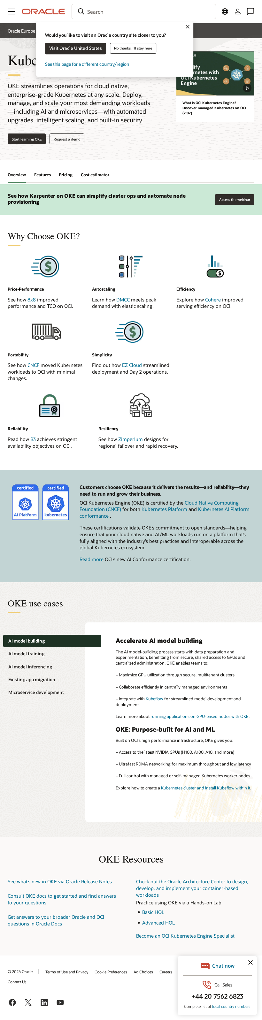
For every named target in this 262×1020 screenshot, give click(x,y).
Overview (17, 174)
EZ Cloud (132, 365)
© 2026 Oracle (20, 971)
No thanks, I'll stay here (133, 48)
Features (42, 174)
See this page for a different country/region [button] (87, 64)
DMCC (123, 299)
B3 (33, 439)
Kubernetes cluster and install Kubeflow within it (205, 787)
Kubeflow (154, 698)
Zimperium (130, 439)
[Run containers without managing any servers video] (215, 73)
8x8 (31, 299)
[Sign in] (238, 11)
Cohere (213, 299)
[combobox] (144, 11)
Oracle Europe (21, 31)
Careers (165, 971)
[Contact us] (250, 11)
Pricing (66, 174)
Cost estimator (95, 174)
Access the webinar (234, 198)
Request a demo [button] (67, 139)
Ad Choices (143, 971)
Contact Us (17, 981)
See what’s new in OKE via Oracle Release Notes (60, 881)
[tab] (52, 641)
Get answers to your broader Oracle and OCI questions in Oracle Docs (56, 920)
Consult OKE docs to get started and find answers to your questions (62, 899)
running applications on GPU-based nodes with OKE (199, 716)
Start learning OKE (27, 139)
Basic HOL (153, 912)
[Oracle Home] (43, 11)
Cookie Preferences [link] (111, 971)
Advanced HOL (158, 922)
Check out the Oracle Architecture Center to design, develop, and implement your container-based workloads (192, 888)
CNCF (33, 365)
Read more (92, 559)
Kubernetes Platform (164, 509)
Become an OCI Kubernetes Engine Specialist (185, 935)
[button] (11, 11)
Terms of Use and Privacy (66, 971)
